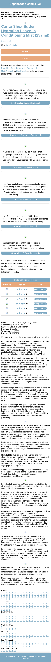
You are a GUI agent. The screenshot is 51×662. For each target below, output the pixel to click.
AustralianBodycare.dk (28, 68)
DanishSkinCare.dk (9, 68)
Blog (30, 656)
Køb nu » (25, 58)
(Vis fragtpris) (11, 45)
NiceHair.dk (21, 71)
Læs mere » (25, 52)
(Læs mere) (6, 41)
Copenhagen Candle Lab (25, 3)
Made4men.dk (7, 71)
